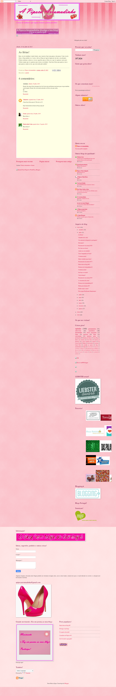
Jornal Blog (95, 338)
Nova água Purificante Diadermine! (87, 291)
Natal (94, 334)
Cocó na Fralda (81, 183)
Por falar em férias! (83, 248)
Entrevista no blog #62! (84, 264)
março (80, 303)
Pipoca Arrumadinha (83, 146)
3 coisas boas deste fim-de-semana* (85, 204)
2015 (78, 227)
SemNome (98, 86)
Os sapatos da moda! (64, 632)
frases (90, 352)
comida (85, 352)
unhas (76, 334)
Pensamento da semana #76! (85, 278)
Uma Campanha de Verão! (85, 253)
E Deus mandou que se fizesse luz (85, 217)
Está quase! (81, 243)
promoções (78, 338)
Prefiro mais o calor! (83, 288)
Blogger (67, 683)
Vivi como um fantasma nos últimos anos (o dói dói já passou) (87, 191)
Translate (28, 673)
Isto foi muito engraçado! (65, 639)
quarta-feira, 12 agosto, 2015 (40, 124)
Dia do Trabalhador (86, 350)
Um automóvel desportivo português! (87, 240)
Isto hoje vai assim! (83, 272)
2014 (78, 312)
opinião (27, 73)
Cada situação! (82, 275)
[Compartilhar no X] (56, 70)
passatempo (78, 332)
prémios (77, 353)
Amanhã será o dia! (83, 237)
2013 (78, 315)
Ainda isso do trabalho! (84, 251)
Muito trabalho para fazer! (85, 259)
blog (97, 345)
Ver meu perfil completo (81, 149)
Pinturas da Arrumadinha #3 (85, 267)
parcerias (85, 334)
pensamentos (92, 329)
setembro (81, 230)
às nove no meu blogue (83, 203)
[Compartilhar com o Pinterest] (60, 70)
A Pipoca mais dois (82, 209)
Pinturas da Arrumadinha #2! (85, 283)
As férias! (80, 235)
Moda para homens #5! (84, 286)
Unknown (25, 99)
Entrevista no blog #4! (65, 625)
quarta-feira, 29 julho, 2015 (34, 113)
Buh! (78, 178)
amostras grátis (91, 336)
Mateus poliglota (81, 211)
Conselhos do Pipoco (79, 348)
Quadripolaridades (82, 165)
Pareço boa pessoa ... (82, 166)
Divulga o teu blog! (64, 629)
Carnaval (96, 346)
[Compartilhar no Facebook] (58, 70)
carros (81, 352)
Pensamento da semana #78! (85, 245)
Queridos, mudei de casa (83, 198)
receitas (96, 343)
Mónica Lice (80, 157)
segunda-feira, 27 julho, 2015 (36, 99)
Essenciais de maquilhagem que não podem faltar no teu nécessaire (86, 159)
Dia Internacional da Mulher (92, 348)
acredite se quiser (88, 345)
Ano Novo (89, 339)
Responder (25, 94)
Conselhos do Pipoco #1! (65, 635)
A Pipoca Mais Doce (82, 177)
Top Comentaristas (94, 86)
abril (80, 300)
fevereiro (81, 306)
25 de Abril (89, 346)
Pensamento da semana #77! (85, 261)
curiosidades (78, 336)
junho (80, 294)
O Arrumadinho (81, 197)
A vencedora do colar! (83, 280)
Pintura (84, 343)
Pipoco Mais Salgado (82, 171)
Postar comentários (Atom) (27, 165)
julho (80, 232)
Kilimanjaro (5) (81, 172)
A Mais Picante (81, 215)
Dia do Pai (77, 350)
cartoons (94, 341)
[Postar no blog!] (55, 70)
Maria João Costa (28, 124)
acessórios (92, 331)
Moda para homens (80, 339)
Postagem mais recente (24, 161)
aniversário (90, 343)
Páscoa (76, 352)
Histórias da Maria (87, 338)
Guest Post (78, 345)
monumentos (78, 346)
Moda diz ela (95, 350)
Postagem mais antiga (64, 161)
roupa (84, 346)
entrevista (78, 331)
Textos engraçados (92, 332)
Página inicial (44, 161)
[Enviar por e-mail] (53, 70)
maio (80, 297)
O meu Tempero (85, 341)
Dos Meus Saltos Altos (83, 189)
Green (24, 114)
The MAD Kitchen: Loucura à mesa (85, 184)
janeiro (81, 308)
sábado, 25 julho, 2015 (34, 84)
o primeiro (96, 352)
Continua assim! (82, 256)
